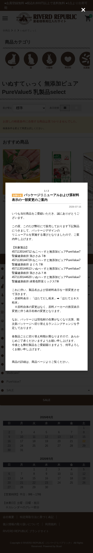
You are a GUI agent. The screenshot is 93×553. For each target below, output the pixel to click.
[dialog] (46, 277)
